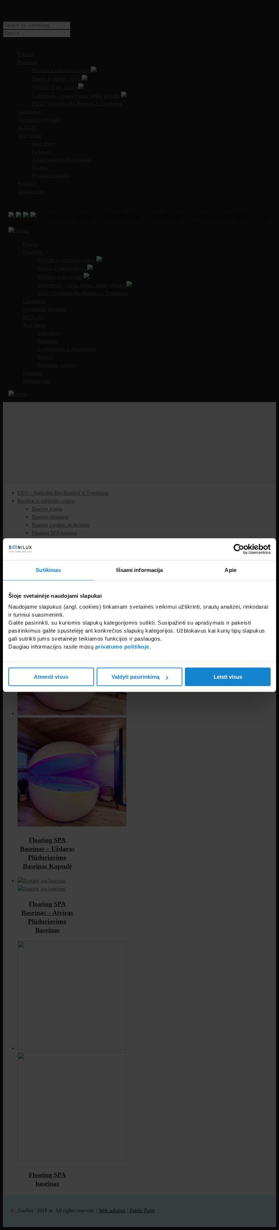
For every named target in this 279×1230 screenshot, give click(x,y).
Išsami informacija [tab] (139, 570)
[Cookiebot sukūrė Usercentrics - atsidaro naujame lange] (239, 549)
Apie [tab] (230, 570)
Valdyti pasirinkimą (135, 677)
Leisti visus (228, 677)
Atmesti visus (51, 677)
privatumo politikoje (122, 647)
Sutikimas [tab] (48, 570)
